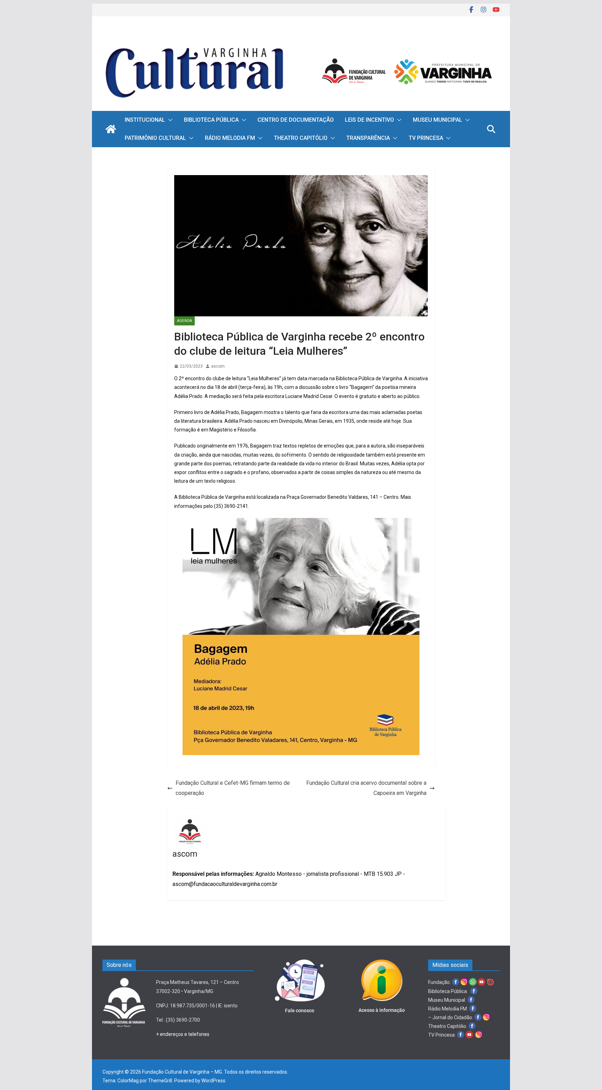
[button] (169, 120)
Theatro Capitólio (300, 138)
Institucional (145, 119)
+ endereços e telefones (182, 1034)
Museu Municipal (437, 119)
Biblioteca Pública (211, 119)
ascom (218, 366)
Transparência (368, 138)
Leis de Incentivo (369, 119)
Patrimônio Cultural (155, 138)
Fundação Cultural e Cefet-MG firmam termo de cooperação (233, 788)
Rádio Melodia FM (230, 138)
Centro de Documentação (295, 119)
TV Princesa (426, 138)
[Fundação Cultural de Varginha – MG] (301, 37)
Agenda (184, 321)
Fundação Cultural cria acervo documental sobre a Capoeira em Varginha (366, 788)
